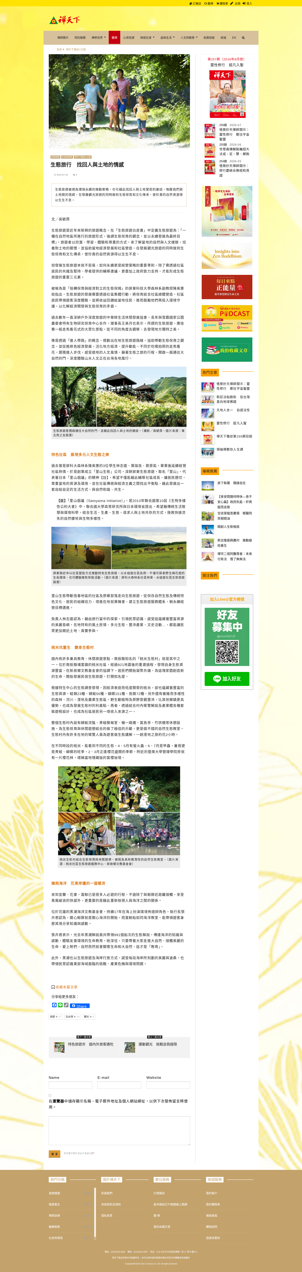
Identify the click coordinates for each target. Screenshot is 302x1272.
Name (54, 1077)
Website (153, 1077)
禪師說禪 (54, 1215)
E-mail (103, 1077)
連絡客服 (211, 1215)
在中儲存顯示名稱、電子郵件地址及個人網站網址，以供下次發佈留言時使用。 (118, 1104)
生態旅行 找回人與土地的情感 (87, 165)
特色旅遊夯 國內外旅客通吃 (90, 1044)
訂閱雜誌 (159, 1193)
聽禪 (210, 3)
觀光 (89, 1016)
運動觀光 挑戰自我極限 (158, 1044)
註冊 (237, 3)
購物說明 (211, 1226)
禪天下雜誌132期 (83, 157)
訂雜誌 (196, 3)
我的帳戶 (211, 1193)
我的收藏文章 (162, 1226)
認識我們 (106, 1193)
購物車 (223, 3)
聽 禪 (157, 1215)
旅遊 (55, 1016)
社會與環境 (67, 157)
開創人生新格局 (228, 527)
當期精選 (54, 1193)
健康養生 (54, 1204)
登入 (249, 3)
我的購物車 (213, 1204)
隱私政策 (106, 1215)
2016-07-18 (62, 175)
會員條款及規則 (111, 1204)
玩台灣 (73, 1016)
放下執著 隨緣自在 (231, 483)
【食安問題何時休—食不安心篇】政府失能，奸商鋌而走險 (234, 502)
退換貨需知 (213, 1238)
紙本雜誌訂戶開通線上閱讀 (170, 1204)
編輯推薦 (54, 1226)
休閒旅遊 (55, 157)
